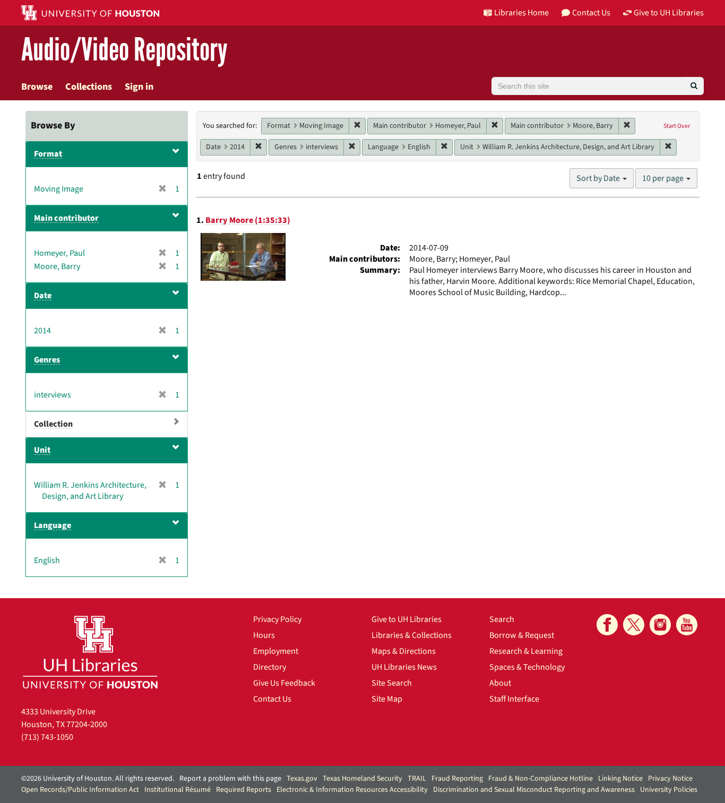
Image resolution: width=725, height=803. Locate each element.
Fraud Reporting (457, 778)
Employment (275, 651)
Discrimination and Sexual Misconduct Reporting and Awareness (534, 789)
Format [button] (48, 154)
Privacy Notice (670, 778)
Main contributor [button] (66, 218)
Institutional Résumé (177, 789)
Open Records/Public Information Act (80, 789)
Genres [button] (47, 360)
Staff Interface (514, 699)
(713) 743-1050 (47, 737)
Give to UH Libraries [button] (669, 13)
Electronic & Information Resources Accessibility (352, 789)
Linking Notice (620, 778)
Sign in (139, 86)
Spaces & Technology (527, 667)
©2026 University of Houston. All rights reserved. (97, 778)
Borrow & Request (521, 635)
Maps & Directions (404, 651)
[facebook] (607, 624)
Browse (37, 86)
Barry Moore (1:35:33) (247, 220)
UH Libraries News (404, 667)
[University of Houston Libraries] (90, 652)
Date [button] (42, 295)
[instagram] (660, 624)
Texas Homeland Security (362, 778)
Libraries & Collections (412, 635)
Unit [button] (42, 450)
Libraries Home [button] (521, 13)
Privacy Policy (277, 619)
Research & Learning (526, 651)
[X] (633, 624)
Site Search (392, 683)
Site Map (387, 699)
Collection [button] (53, 424)
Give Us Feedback (284, 683)
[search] (694, 86)
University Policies (668, 789)
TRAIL (417, 778)
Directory (269, 667)
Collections (88, 86)
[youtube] (686, 624)
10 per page (663, 178)
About (500, 683)
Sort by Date (599, 178)
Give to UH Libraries (407, 619)
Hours (264, 635)
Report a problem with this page (230, 778)
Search (501, 619)
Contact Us (272, 699)
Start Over (676, 126)
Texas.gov (302, 778)
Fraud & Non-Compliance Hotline (540, 778)
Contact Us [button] (591, 13)
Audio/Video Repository (124, 50)
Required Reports (243, 789)
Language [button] (52, 525)
